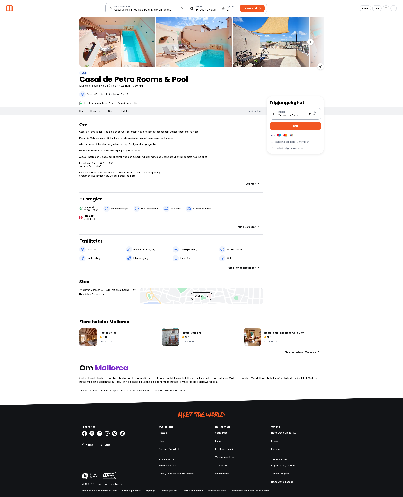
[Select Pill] (386, 8)
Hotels (162, 441)
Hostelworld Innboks (282, 481)
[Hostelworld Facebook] (84, 433)
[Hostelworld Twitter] (91, 433)
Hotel (83, 73)
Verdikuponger (169, 490)
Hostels (163, 432)
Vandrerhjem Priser (225, 457)
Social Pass (221, 432)
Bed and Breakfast (169, 449)
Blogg (218, 441)
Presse (275, 441)
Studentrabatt (222, 473)
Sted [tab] (110, 111)
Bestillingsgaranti (224, 449)
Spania (96, 85)
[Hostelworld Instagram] (99, 433)
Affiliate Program (280, 473)
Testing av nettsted (192, 490)
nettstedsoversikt (217, 490)
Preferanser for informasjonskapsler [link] (250, 490)
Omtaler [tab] (125, 111)
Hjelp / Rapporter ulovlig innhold (176, 473)
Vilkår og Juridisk (131, 490)
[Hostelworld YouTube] (107, 433)
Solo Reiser (221, 465)
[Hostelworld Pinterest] (114, 433)
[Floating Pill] (310, 42)
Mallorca (84, 85)
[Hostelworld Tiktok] (122, 433)
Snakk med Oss (167, 465)
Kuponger (151, 490)
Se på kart (109, 85)
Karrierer (276, 449)
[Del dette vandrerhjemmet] (320, 66)
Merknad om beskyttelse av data (99, 490)
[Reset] (182, 8)
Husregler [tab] (95, 111)
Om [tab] (81, 111)
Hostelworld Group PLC (283, 432)
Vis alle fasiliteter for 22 (114, 94)
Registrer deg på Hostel (284, 465)
